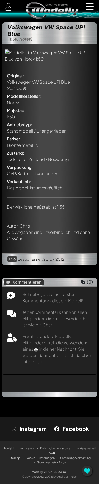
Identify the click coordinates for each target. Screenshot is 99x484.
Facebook (75, 428)
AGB (52, 452)
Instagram (32, 428)
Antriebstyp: (19, 124)
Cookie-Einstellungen (40, 458)
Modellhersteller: (24, 96)
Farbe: (13, 139)
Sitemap (14, 458)
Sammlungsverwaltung (75, 458)
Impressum (27, 448)
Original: (15, 75)
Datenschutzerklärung (55, 448)
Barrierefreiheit (85, 448)
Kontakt (8, 448)
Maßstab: (16, 110)
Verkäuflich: (19, 181)
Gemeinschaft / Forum (52, 462)
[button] (90, 6)
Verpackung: (20, 167)
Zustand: (16, 153)
